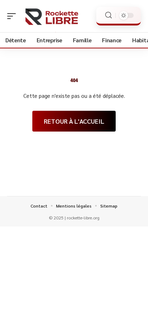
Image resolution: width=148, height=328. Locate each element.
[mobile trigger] (13, 16)
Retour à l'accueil (74, 121)
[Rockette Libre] (51, 16)
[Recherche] (108, 15)
